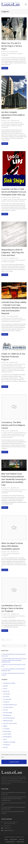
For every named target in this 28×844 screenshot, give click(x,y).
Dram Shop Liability (13, 318)
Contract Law (6, 122)
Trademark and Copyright (16, 125)
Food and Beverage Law (12, 53)
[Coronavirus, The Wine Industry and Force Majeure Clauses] (14, 418)
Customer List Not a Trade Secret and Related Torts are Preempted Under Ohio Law (13, 192)
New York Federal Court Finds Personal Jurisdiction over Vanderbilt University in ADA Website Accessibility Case (13, 479)
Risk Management (5, 321)
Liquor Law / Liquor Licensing (14, 319)
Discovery (14, 199)
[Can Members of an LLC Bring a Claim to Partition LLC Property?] (14, 601)
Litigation (20, 53)
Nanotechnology (7, 731)
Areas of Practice (13, 839)
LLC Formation (9, 370)
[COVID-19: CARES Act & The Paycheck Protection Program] (14, 350)
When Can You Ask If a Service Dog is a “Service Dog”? (11, 46)
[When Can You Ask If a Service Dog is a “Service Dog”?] (14, 39)
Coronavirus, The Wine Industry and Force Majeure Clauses (13, 425)
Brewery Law (5, 318)
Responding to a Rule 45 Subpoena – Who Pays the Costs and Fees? (12, 252)
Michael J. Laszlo (20, 841)
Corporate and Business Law (15, 122)
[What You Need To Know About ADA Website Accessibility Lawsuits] (14, 539)
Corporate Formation (6, 124)
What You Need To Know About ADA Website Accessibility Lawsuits (12, 546)
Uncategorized (4, 55)
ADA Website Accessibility (8, 489)
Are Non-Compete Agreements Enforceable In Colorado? (13, 115)
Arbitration (5, 199)
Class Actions (10, 491)
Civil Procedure (10, 260)
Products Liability (20, 435)
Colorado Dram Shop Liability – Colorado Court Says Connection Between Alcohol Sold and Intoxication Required (13, 308)
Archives (5, 53)
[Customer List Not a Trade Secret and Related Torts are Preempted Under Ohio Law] (14, 185)
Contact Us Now (14, 762)
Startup (22, 370)
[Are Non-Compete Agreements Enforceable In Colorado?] (14, 108)
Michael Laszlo (15, 51)
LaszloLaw (12, 837)
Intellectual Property (21, 199)
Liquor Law (21, 839)
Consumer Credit (17, 364)
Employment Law (15, 124)
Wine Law (19, 321)
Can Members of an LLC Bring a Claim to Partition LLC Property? (12, 608)
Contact (6, 839)
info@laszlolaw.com (8, 830)
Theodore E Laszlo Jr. (10, 841)
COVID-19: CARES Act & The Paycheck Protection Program (13, 356)
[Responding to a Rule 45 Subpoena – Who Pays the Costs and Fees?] (14, 246)
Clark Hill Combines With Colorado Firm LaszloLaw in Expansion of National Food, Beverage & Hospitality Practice (13, 660)
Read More (4, 68)
